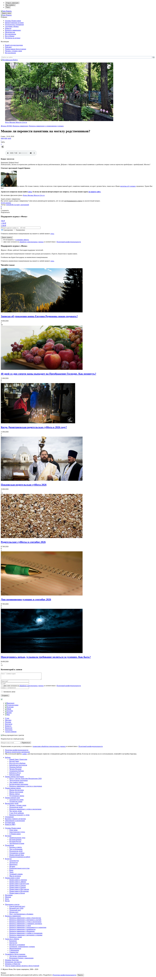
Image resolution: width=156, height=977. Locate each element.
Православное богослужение (15, 49)
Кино (11, 870)
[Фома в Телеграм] (9, 707)
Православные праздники (14, 776)
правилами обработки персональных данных (49, 746)
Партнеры (8, 730)
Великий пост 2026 (16, 908)
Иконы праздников (16, 792)
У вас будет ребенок (16, 813)
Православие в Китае (17, 893)
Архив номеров (10, 731)
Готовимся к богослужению (15, 954)
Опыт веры (13, 830)
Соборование (14, 950)
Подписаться (26, 742)
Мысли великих (15, 876)
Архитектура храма (16, 799)
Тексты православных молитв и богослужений (22, 966)
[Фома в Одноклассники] (11, 705)
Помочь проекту (7, 237)
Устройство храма (15, 801)
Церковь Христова (12, 960)
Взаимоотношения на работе (19, 857)
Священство (13, 952)
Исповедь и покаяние (17, 945)
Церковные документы (13, 962)
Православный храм (12, 798)
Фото (7, 899)
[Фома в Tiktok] (8, 709)
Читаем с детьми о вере (13, 51)
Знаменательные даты (17, 838)
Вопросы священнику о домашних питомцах (25, 923)
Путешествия (10, 822)
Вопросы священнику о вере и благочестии (25, 918)
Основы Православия (13, 21)
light (2, 138)
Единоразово (8, 230)
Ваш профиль (10, 5)
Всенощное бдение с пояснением (21, 958)
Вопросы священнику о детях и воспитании (25, 809)
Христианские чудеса (17, 832)
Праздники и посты (12, 904)
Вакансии (8, 728)
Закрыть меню (6, 13)
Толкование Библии (16, 771)
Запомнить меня (9, 692)
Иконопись (13, 864)
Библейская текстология (18, 765)
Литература (13, 862)
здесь (30, 192)
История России (15, 841)
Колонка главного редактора (15, 819)
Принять (80, 975)
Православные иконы (13, 788)
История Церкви (15, 839)
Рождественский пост (17, 906)
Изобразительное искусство (19, 868)
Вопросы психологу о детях (19, 815)
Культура (8, 859)
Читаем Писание (15, 769)
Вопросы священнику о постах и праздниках (25, 786)
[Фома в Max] (7, 714)
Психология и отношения (14, 24)
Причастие (13, 943)
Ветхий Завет (14, 761)
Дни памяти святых (16, 782)
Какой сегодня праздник (14, 45)
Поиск (8, 7)
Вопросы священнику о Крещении (22, 931)
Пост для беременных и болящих (21, 914)
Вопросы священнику (13, 30)
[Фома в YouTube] (9, 711)
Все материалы (10, 34)
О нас (7, 718)
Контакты (8, 724)
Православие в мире (12, 878)
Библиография (14, 775)
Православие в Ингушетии (19, 889)
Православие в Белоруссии (19, 883)
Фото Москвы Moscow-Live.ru (16, 122)
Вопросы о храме (15, 937)
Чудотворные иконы (16, 796)
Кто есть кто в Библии (17, 763)
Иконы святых (14, 794)
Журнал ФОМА (6, 126)
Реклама (8, 722)
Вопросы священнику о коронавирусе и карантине (27, 927)
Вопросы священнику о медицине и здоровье (25, 935)
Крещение (13, 941)
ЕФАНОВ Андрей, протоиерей (17, 205)
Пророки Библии (15, 767)
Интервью (9, 895)
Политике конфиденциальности (64, 975)
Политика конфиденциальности (16, 750)
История (8, 836)
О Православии (15, 834)
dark (5, 138)
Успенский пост (15, 910)
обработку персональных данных (31, 242)
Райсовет (8, 47)
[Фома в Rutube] (8, 713)
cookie (24, 754)
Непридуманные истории (14, 23)
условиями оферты (22, 240)
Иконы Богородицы (16, 790)
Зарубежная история (16, 843)
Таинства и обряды (12, 939)
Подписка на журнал (12, 38)
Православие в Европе (17, 887)
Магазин (8, 720)
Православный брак (16, 855)
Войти (15, 60)
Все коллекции (10, 53)
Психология (9, 845)
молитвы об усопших (128, 186)
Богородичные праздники (18, 784)
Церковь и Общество (12, 964)
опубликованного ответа (73, 201)
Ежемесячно (20, 230)
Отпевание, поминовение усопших (22, 946)
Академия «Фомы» (12, 26)
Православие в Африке (17, 882)
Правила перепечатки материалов (17, 752)
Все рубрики (9, 36)
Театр (11, 872)
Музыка (12, 866)
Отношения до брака (16, 853)
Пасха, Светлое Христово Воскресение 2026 (25, 778)
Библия (7, 757)
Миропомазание (15, 948)
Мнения (8, 897)
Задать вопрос (6, 203)
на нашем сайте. (95, 192)
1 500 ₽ (3, 223)
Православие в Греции (17, 885)
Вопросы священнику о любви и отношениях (25, 933)
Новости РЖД (10, 824)
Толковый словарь (16, 874)
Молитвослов (10, 32)
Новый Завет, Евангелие (18, 759)
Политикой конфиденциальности (69, 242)
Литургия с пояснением (18, 956)
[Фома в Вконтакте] (9, 703)
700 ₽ (3, 221)
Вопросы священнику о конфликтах (22, 929)
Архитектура (14, 860)
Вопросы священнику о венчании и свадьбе (25, 920)
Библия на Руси (15, 773)
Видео (7, 901)
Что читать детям (15, 811)
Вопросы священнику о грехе (20, 925)
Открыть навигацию (12, 3)
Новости (8, 28)
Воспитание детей (11, 803)
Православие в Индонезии (19, 891)
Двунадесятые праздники (18, 780)
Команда (8, 726)
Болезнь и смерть (15, 847)
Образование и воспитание (15, 821)
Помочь (9, 11)
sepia (9, 138)
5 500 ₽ (3, 225)
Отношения (9, 817)
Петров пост (13, 912)
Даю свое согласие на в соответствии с (42, 242)
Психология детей (15, 807)
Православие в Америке (18, 880)
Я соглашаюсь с (16, 240)
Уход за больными (15, 849)
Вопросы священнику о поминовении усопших (46, 126)
